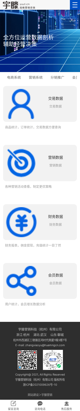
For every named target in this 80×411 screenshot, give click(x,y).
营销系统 (36, 77)
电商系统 (14, 77)
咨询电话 (40, 408)
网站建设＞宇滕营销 (40, 394)
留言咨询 (13, 408)
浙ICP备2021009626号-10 (40, 384)
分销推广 (57, 77)
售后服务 (66, 408)
